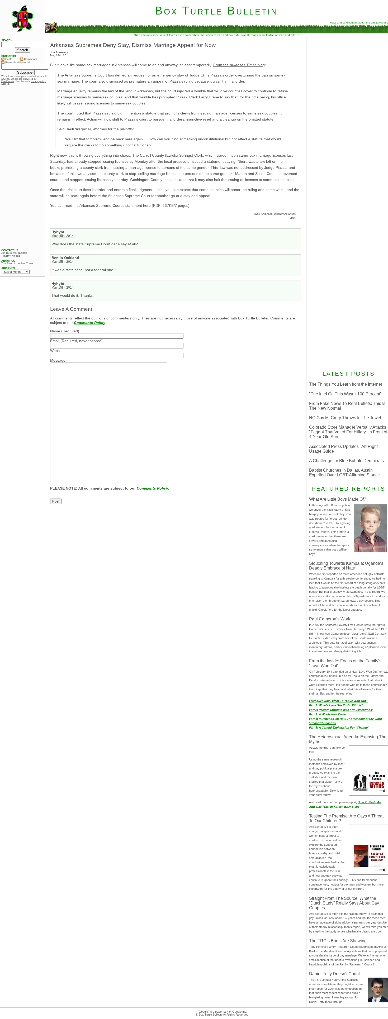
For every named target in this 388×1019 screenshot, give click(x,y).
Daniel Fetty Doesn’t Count (334, 974)
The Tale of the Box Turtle (17, 263)
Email (54, 341)
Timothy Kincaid (11, 256)
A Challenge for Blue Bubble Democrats (346, 460)
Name (55, 331)
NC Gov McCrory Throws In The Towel (345, 417)
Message (57, 360)
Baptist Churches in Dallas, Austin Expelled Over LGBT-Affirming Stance (344, 472)
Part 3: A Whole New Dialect (328, 714)
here (147, 205)
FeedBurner (7, 81)
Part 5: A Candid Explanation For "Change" (339, 727)
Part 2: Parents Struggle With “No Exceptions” (341, 709)
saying (230, 161)
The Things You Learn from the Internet (345, 384)
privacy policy (38, 81)
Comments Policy (89, 322)
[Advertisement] (22, 167)
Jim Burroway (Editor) (14, 253)
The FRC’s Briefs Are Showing (338, 941)
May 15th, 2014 (62, 235)
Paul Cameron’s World (330, 619)
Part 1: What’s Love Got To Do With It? (336, 705)
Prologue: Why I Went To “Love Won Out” (338, 700)
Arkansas (266, 213)
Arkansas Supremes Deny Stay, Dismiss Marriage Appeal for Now (133, 45)
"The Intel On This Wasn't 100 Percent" (345, 394)
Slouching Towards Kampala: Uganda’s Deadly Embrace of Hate (346, 565)
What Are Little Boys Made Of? (337, 499)
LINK (293, 217)
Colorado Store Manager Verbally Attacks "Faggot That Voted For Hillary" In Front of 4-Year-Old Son (348, 432)
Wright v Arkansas (285, 213)
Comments (30, 59)
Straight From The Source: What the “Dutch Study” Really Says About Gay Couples (344, 903)
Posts (8, 59)
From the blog (239, 65)
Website (57, 350)
